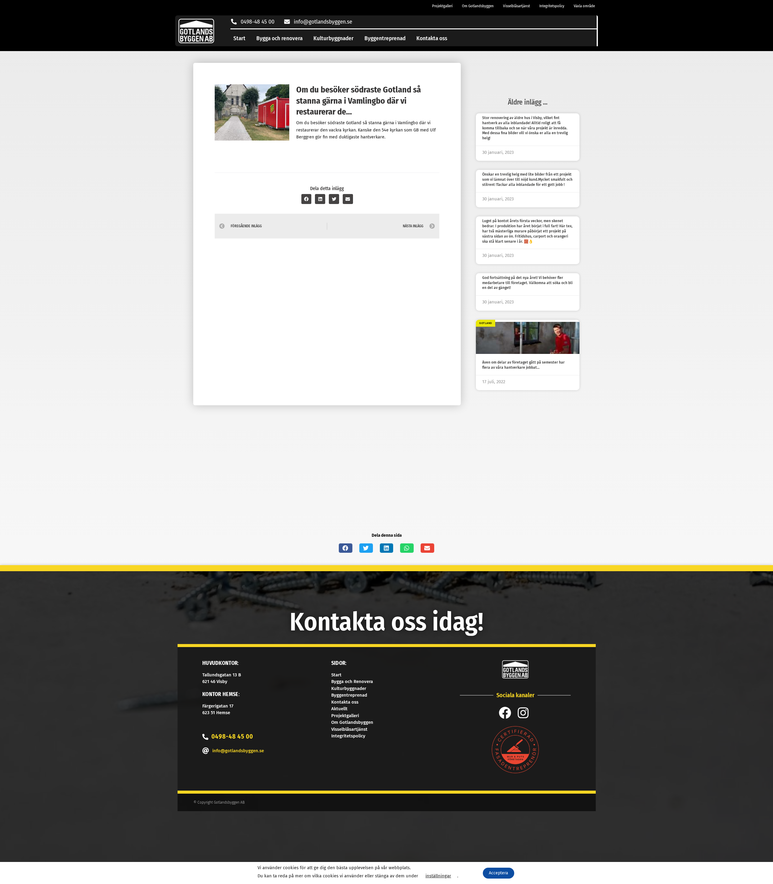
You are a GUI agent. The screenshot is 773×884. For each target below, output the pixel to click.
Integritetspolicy (551, 6)
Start (239, 38)
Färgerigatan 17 (217, 706)
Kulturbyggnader (333, 38)
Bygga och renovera (279, 38)
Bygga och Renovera (352, 681)
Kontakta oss (431, 38)
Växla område (584, 6)
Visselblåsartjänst (516, 6)
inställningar (438, 876)
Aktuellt (339, 708)
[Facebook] (505, 713)
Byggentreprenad (385, 38)
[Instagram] (523, 713)
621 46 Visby (214, 681)
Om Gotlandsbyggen (478, 6)
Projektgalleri (442, 6)
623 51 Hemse (216, 712)
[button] (306, 199)
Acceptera (498, 873)
